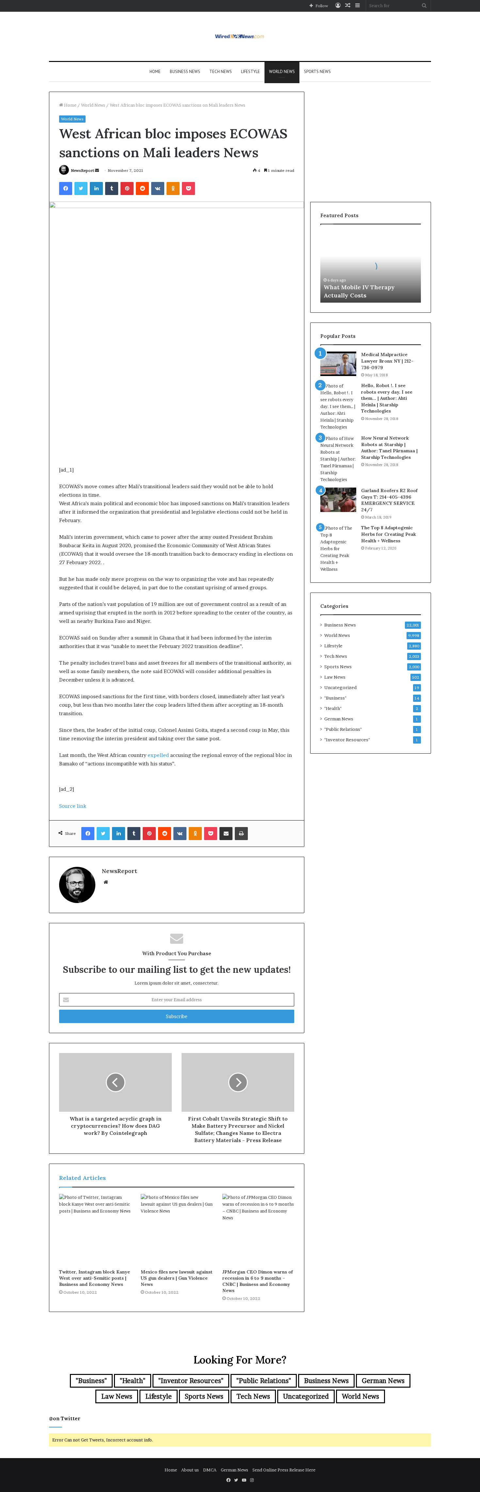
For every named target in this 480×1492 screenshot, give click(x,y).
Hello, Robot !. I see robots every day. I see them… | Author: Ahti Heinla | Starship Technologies (386, 398)
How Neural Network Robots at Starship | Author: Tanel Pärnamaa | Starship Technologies (389, 447)
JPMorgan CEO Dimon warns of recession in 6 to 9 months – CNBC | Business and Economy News (257, 1281)
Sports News (317, 71)
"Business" (335, 698)
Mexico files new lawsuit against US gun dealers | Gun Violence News (177, 1278)
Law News (334, 677)
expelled (158, 755)
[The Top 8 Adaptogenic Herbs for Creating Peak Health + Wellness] (338, 549)
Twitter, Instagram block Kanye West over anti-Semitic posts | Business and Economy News (94, 1278)
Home (155, 71)
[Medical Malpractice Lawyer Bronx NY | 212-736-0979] (338, 364)
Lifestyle (250, 71)
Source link (72, 806)
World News (282, 71)
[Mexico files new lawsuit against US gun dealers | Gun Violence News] (177, 1230)
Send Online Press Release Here (283, 1469)
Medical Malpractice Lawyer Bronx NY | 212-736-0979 (387, 361)
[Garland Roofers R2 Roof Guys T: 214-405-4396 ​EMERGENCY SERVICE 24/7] (338, 500)
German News (338, 718)
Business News (185, 71)
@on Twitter (64, 1418)
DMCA (209, 1469)
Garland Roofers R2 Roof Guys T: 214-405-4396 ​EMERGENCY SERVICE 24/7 (389, 500)
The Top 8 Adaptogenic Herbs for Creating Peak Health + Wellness (388, 534)
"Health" (333, 708)
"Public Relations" (343, 729)
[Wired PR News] (240, 36)
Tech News (220, 71)
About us (190, 1469)
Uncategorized (340, 687)
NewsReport (82, 170)
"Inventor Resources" (347, 739)
